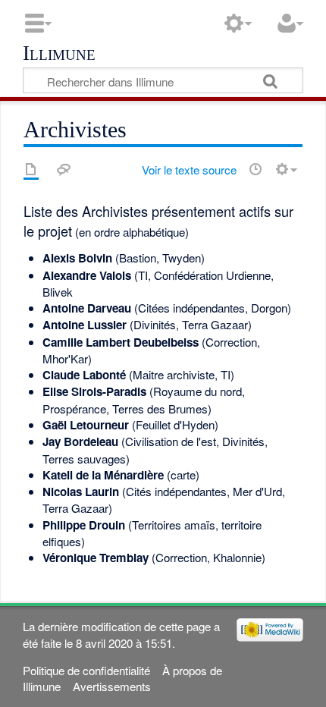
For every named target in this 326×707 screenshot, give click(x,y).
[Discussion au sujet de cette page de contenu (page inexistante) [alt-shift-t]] (63, 169)
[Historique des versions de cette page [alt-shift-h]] (255, 169)
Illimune (59, 53)
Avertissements (112, 686)
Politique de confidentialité (86, 670)
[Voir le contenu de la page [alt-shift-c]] (31, 169)
